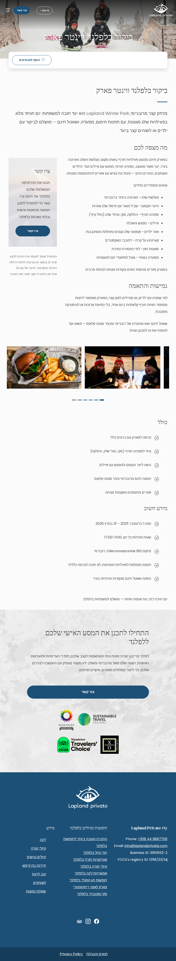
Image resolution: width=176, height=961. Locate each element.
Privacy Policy (71, 954)
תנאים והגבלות (97, 954)
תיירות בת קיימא (34, 865)
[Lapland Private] (161, 10)
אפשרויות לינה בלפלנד (91, 873)
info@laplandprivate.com (145, 845)
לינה (43, 839)
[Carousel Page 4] (85, 400)
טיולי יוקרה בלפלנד (93, 866)
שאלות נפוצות (36, 891)
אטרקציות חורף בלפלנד (90, 859)
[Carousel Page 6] (74, 400)
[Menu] (7, 10)
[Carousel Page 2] (96, 400)
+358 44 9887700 (152, 838)
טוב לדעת (39, 874)
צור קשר (22, 10)
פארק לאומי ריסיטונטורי (90, 887)
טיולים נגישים (36, 857)
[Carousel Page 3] (91, 400)
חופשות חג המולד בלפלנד (88, 880)
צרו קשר (32, 231)
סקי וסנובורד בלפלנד (92, 893)
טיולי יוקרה (38, 848)
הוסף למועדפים (29, 60)
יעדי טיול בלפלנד (95, 852)
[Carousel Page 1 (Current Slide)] (102, 400)
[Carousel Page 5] (79, 400)
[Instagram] (88, 921)
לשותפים (39, 882)
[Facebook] (96, 921)
